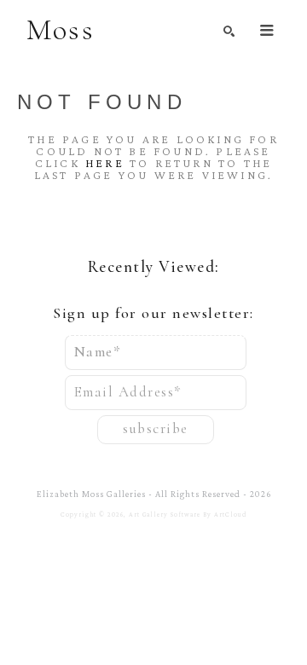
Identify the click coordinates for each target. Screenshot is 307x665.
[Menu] (267, 30)
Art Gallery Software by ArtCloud (188, 514)
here (105, 163)
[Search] (229, 31)
